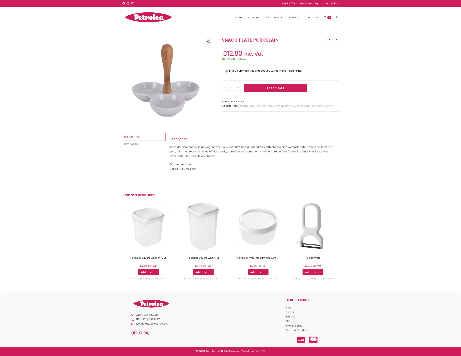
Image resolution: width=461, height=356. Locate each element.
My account (321, 3)
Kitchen (278, 105)
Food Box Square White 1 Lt (203, 258)
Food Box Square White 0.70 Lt (148, 258)
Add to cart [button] (148, 272)
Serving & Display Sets (296, 105)
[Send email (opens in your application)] (132, 3)
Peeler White (313, 258)
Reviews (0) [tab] (131, 144)
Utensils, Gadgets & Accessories (317, 278)
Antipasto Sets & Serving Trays (254, 105)
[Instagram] (140, 332)
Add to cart (275, 88)
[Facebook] (134, 332)
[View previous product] (329, 39)
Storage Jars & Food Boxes (152, 278)
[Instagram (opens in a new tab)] (128, 3)
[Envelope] (146, 332)
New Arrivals (306, 3)
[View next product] (336, 39)
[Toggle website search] (337, 17)
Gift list (335, 3)
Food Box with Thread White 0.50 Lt (258, 258)
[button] (208, 42)
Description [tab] (132, 136)
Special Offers (289, 3)
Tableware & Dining (321, 105)
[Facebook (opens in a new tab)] (124, 3)
